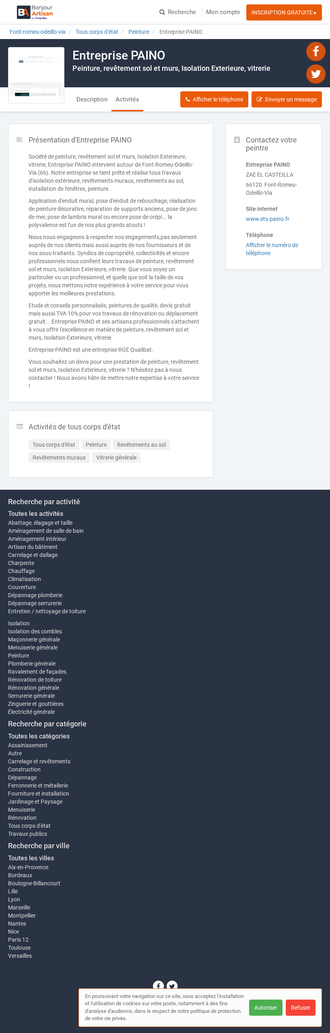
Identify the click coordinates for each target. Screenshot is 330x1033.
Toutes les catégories (39, 736)
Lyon (14, 899)
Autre (15, 753)
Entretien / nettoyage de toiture (47, 611)
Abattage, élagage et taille (40, 523)
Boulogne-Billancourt (34, 883)
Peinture (18, 655)
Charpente (21, 563)
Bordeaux (20, 875)
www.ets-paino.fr (267, 219)
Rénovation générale (33, 688)
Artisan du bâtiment (33, 547)
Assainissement (27, 745)
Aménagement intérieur (37, 539)
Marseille (19, 907)
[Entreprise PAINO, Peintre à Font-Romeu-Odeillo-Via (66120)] (36, 75)
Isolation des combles (35, 631)
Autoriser (265, 1007)
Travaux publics (27, 834)
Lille (13, 891)
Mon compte (223, 12)
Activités (127, 99)
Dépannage (22, 777)
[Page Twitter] (316, 73)
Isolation (19, 623)
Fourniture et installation (38, 793)
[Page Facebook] (316, 51)
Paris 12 (18, 939)
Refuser (300, 1007)
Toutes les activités (35, 514)
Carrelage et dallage (33, 555)
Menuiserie (21, 809)
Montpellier (22, 915)
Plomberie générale (32, 663)
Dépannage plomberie (35, 595)
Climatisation (24, 579)
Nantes (17, 923)
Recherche (182, 12)
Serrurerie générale (31, 696)
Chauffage (21, 571)
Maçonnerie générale (34, 639)
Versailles (20, 956)
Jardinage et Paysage (35, 801)
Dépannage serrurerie (35, 603)
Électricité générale (31, 712)
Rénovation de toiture (35, 679)
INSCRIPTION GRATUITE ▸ (284, 12)
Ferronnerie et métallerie (38, 785)
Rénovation (22, 817)
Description (91, 99)
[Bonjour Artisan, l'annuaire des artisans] (35, 12)
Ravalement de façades (37, 671)
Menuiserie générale (33, 647)
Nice (13, 931)
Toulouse (19, 947)
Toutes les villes (31, 858)
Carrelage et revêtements (39, 761)
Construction (24, 769)
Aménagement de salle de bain (46, 531)
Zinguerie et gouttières (36, 704)
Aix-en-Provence (28, 867)
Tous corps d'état (29, 826)
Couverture (22, 587)
